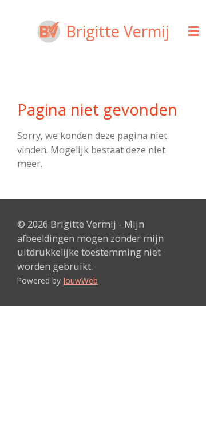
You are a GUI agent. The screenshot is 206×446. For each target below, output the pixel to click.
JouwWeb (80, 280)
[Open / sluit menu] (193, 31)
